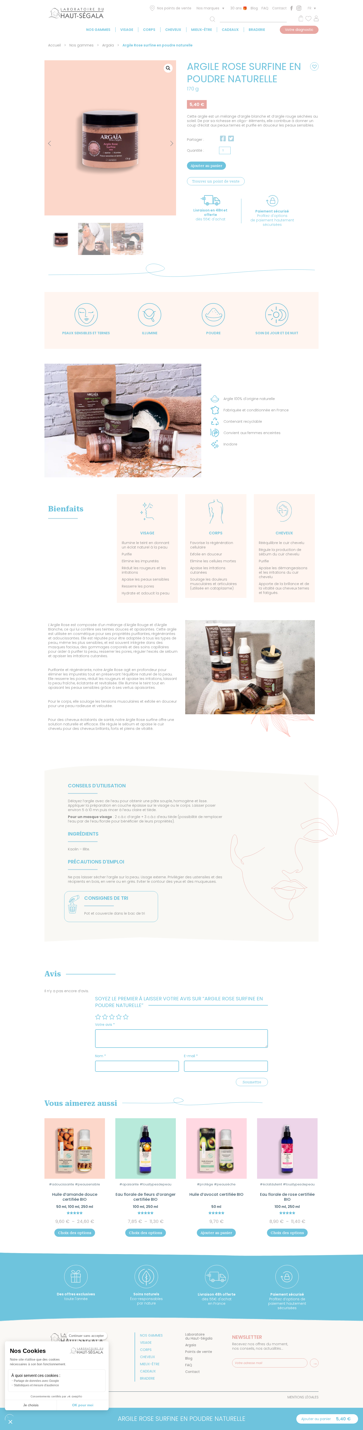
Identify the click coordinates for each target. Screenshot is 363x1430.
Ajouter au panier (206, 166)
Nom (100, 1055)
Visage (126, 29)
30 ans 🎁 (238, 8)
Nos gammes (98, 29)
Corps (149, 29)
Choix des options (74, 1233)
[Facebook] (291, 8)
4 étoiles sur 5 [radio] (119, 1017)
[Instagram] (299, 8)
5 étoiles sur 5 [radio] (126, 1017)
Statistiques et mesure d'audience (36, 1385)
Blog (254, 8)
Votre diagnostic (299, 29)
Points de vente (198, 1352)
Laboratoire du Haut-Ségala (198, 1336)
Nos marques (208, 8)
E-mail (191, 1055)
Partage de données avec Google (36, 1381)
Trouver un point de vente (216, 181)
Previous (50, 143)
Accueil (54, 45)
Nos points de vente (174, 8)
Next (167, 140)
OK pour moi (82, 1405)
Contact (279, 8)
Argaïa (108, 45)
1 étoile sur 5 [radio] (98, 1017)
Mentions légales (303, 1397)
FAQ (265, 8)
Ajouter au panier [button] (216, 1233)
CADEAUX (230, 29)
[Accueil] (76, 14)
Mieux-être (201, 29)
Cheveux (173, 29)
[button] (168, 68)
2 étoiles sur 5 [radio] (105, 1017)
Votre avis (105, 1024)
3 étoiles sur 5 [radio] (112, 1017)
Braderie (257, 29)
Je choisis (31, 1405)
